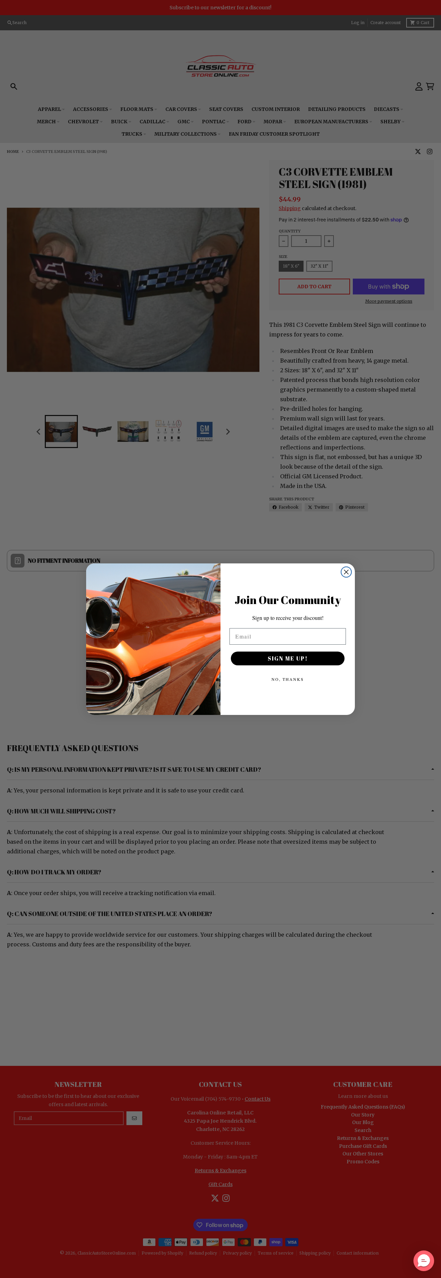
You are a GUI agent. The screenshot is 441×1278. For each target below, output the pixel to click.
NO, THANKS (287, 679)
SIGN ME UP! (288, 658)
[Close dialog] (346, 572)
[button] (423, 1260)
